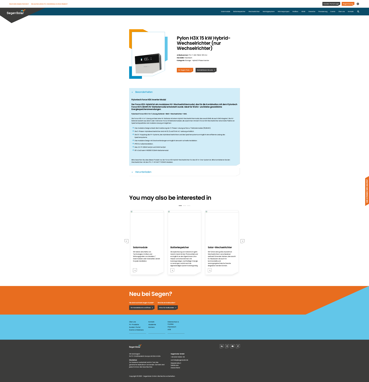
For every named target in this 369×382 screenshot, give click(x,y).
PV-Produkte (134, 324)
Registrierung (348, 4)
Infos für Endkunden (166, 308)
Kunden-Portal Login (331, 4)
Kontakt (351, 11)
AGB (169, 329)
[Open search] (358, 11)
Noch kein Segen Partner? (19, 4)
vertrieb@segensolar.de (179, 360)
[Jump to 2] (184, 205)
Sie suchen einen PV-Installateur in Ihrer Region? (49, 4)
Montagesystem (269, 11)
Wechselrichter (254, 11)
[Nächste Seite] (242, 241)
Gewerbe (311, 11)
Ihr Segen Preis (183, 70)
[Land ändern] (358, 4)
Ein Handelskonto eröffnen (141, 308)
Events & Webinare (136, 330)
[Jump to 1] (180, 205)
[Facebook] (238, 346)
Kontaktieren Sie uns (205, 70)
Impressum (172, 327)
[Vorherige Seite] (126, 241)
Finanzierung (322, 11)
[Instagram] (227, 346)
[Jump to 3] (188, 205)
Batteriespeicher (239, 11)
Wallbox (295, 11)
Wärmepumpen (283, 11)
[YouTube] (232, 346)
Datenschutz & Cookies (173, 323)
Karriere (151, 327)
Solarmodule (225, 11)
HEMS (303, 11)
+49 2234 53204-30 (178, 357)
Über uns (341, 11)
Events (332, 11)
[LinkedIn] (222, 346)
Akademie (152, 324)
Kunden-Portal (134, 327)
